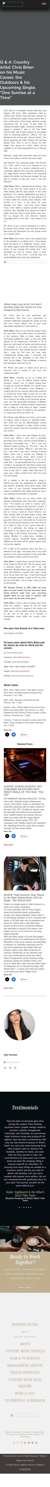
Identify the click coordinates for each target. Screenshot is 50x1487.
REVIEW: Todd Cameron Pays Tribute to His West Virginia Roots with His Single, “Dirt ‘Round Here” (24, 898)
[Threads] (21, 1443)
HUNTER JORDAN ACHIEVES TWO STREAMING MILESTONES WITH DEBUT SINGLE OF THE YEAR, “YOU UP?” (24, 790)
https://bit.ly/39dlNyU (20, 662)
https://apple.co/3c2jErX (13, 633)
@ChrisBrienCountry (21, 657)
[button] (5, 1067)
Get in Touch (25, 1287)
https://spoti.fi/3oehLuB (19, 671)
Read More (8, 845)
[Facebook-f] (14, 1443)
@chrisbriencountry (15, 653)
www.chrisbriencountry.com (23, 676)
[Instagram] (18, 1443)
